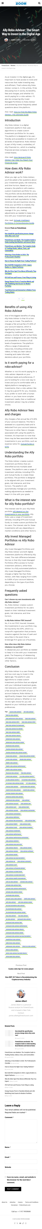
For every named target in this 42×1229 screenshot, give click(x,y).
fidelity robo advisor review (13, 769)
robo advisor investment (13, 830)
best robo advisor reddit (13, 732)
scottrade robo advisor (12, 895)
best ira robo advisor (12, 715)
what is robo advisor (12, 949)
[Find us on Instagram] (25, 1223)
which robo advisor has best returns (16, 953)
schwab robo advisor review (14, 892)
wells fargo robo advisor (13, 943)
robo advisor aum (11, 807)
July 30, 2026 (15, 1063)
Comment (9, 1117)
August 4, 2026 (20, 1048)
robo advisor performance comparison (17, 837)
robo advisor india (25, 824)
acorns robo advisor (15, 711)
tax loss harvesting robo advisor (15, 905)
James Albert (16, 40)
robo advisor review (25, 847)
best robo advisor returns (13, 735)
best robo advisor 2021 (12, 722)
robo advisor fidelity (11, 824)
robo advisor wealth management (16, 878)
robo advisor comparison (13, 813)
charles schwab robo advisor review (16, 752)
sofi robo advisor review (25, 902)
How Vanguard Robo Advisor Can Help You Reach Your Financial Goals (19, 160)
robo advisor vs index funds (14, 871)
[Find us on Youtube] (20, 1223)
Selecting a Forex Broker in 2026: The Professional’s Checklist (17, 256)
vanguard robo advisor (24, 919)
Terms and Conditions (31, 1202)
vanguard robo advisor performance (16, 926)
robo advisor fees (30, 820)
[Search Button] (39, 3)
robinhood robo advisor (13, 800)
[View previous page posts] (19, 299)
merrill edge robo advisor (27, 786)
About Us (4, 1202)
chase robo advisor (11, 756)
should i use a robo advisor (14, 898)
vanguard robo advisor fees (14, 922)
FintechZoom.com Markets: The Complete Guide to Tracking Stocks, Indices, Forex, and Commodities (20, 248)
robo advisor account (12, 803)
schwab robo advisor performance (16, 888)
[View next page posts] (23, 299)
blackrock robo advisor (12, 745)
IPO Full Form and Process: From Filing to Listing (20, 277)
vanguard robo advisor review (14, 932)
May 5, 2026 (9, 1095)
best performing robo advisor (14, 718)
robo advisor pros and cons (14, 844)
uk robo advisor (10, 919)
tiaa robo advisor (11, 915)
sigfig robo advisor (29, 898)
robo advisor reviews (12, 851)
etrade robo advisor (25, 759)
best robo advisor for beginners (15, 725)
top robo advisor (23, 915)
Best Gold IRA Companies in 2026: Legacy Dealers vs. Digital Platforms (18, 266)
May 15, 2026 (9, 1087)
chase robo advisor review (27, 756)
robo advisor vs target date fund (15, 875)
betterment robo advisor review (15, 742)
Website (8, 1167)
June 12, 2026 (20, 1075)
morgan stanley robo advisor (14, 793)
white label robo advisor (13, 956)
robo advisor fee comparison (14, 820)
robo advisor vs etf (11, 864)
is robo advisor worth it (12, 779)
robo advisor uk (10, 861)
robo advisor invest (11, 827)
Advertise (12, 1202)
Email (8, 1157)
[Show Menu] (3, 3)
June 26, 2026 (9, 1069)
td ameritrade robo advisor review (15, 912)
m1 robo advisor (31, 783)
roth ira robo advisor (12, 881)
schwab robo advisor (26, 881)
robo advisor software (26, 851)
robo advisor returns (12, 847)
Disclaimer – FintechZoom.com (20, 1205)
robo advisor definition (12, 817)
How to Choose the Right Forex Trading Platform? (20, 261)
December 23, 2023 (29, 40)
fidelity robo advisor (11, 762)
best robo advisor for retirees (14, 728)
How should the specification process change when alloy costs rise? (25, 1033)
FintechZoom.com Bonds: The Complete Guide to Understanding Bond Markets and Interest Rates (20, 241)
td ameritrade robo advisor (13, 909)
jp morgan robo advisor (28, 779)
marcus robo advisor (12, 786)
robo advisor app (26, 803)
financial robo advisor (12, 773)
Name (8, 1147)
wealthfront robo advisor (13, 939)
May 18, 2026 (14, 1081)
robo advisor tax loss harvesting (15, 858)
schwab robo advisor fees (13, 885)
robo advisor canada (12, 810)
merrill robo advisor (28, 790)
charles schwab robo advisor (14, 749)
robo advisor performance (13, 834)
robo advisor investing (25, 827)
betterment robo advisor (13, 739)
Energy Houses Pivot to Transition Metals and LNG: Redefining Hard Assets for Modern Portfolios (19, 284)
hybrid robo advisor (11, 776)
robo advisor (25, 800)
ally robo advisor (28, 711)
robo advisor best (24, 807)
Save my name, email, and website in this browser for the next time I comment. (21, 1180)
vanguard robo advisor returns (15, 929)
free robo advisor (26, 773)
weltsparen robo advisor (13, 946)
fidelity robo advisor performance (15, 766)
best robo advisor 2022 (28, 722)
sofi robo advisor (11, 902)
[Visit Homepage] (21, 3)
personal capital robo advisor (14, 796)
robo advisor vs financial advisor (15, 868)
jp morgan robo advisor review (15, 783)
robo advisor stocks (11, 854)
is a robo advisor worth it (27, 776)
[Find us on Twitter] (17, 1223)
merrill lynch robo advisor (13, 790)
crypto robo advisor (11, 759)
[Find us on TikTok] (23, 1223)
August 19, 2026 (20, 1038)
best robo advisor (30, 718)
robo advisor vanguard (24, 861)
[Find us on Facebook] (14, 1223)
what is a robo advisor (28, 946)
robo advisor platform (12, 841)
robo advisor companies (27, 810)
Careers (20, 1202)
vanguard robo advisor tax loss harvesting (18, 936)
